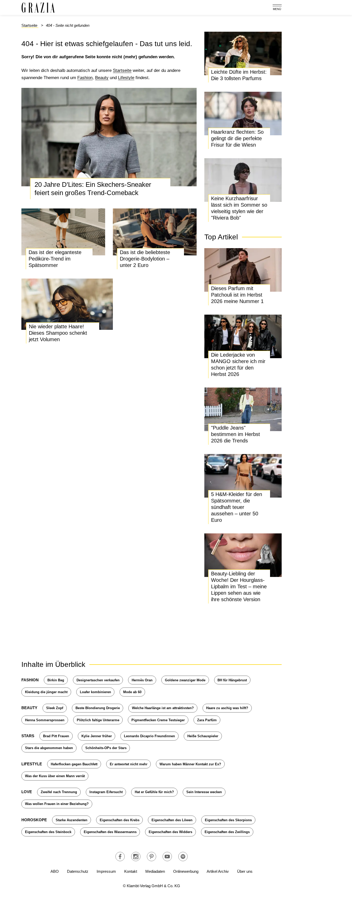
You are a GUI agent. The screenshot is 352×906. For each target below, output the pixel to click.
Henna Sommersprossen (44, 720)
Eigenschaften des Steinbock (48, 832)
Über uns (245, 871)
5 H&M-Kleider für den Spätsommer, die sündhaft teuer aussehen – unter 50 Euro (236, 507)
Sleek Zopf (54, 708)
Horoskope (34, 820)
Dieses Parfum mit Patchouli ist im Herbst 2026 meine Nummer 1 (237, 295)
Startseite (122, 70)
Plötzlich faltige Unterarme (98, 720)
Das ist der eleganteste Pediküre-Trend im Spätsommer (55, 258)
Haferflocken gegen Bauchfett (74, 764)
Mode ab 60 (132, 692)
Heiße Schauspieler (202, 736)
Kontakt (130, 871)
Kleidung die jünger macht (46, 692)
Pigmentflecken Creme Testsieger (158, 720)
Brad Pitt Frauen (56, 736)
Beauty (101, 77)
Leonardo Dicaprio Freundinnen (149, 736)
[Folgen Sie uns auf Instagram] (135, 856)
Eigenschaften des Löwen (172, 820)
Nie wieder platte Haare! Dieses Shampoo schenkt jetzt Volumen (58, 333)
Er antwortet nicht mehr (128, 764)
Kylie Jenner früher (96, 736)
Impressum (106, 871)
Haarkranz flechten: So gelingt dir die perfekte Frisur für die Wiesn (237, 138)
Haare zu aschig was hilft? (227, 708)
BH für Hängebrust (232, 680)
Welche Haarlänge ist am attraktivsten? (163, 708)
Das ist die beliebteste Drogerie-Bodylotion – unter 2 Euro (145, 258)
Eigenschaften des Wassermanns (110, 832)
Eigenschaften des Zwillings (227, 832)
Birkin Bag (55, 680)
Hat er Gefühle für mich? (154, 792)
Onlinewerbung (185, 871)
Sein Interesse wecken (204, 792)
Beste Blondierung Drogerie (98, 708)
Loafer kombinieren (95, 692)
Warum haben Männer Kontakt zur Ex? (190, 764)
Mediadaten (155, 871)
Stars (27, 736)
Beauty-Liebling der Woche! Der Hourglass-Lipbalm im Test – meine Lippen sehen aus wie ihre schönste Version (239, 586)
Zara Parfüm (207, 720)
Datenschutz (77, 871)
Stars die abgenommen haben (49, 748)
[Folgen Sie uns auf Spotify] (183, 856)
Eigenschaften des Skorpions (228, 820)
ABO (55, 871)
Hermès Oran (142, 680)
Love (26, 792)
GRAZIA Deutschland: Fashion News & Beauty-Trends (38, 7)
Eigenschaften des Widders (170, 832)
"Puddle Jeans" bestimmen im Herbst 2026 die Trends (235, 434)
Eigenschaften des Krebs (119, 820)
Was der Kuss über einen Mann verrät (55, 776)
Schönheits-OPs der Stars (106, 748)
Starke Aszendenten (71, 820)
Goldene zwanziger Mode (185, 680)
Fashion (85, 77)
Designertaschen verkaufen (98, 680)
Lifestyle (126, 77)
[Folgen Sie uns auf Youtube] (167, 856)
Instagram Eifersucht (106, 792)
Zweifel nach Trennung (59, 792)
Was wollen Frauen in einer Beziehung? (57, 804)
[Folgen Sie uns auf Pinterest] (151, 856)
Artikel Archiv (218, 871)
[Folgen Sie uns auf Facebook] (120, 856)
